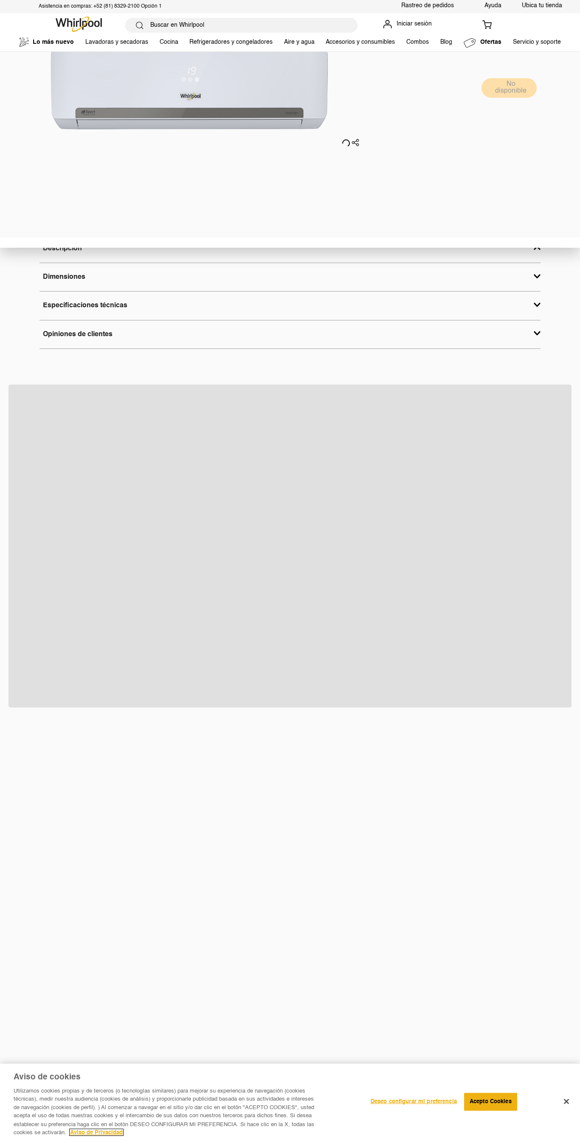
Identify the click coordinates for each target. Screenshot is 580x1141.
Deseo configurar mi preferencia (414, 1101)
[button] (355, 144)
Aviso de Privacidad (96, 1132)
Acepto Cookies (491, 1101)
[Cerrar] (566, 1101)
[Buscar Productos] (140, 25)
